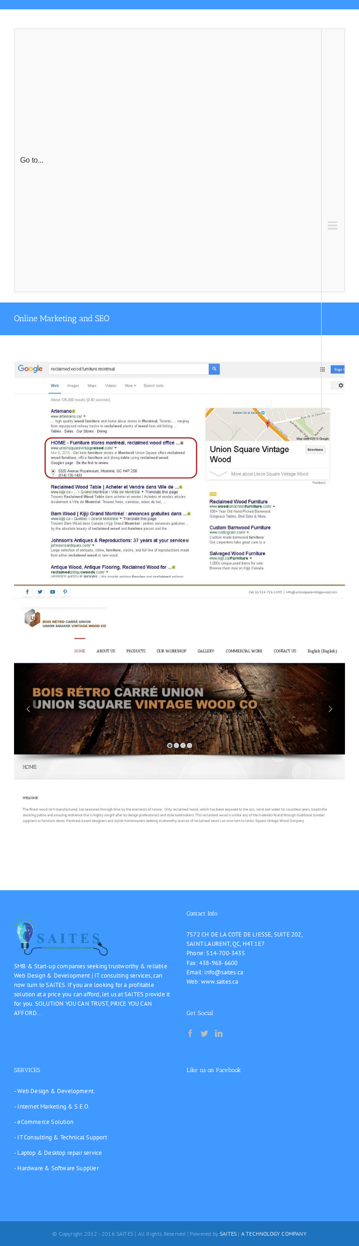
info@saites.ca (223, 972)
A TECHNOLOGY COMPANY (274, 1233)
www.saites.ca (219, 982)
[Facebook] (190, 1033)
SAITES (228, 1233)
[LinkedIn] (219, 1033)
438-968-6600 (218, 963)
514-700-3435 (225, 953)
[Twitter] (204, 1033)
